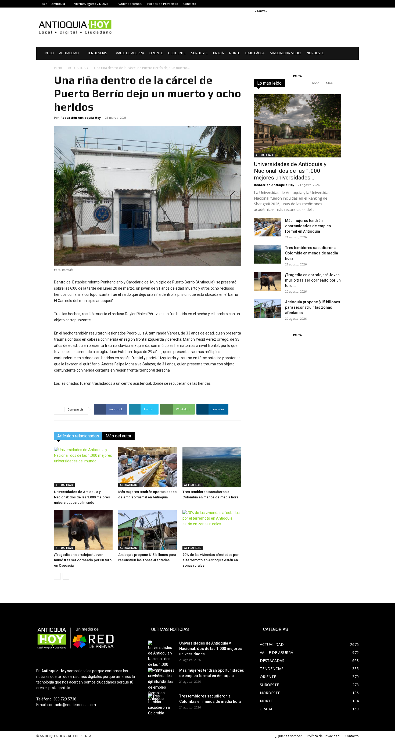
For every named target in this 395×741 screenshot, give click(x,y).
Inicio (58, 68)
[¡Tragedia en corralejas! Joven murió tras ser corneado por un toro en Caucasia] (83, 530)
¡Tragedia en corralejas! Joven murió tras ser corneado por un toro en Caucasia (83, 560)
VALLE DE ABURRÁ (130, 53)
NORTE (234, 53)
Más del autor (118, 435)
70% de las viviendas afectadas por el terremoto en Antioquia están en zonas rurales (210, 560)
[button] (352, 53)
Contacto (189, 4)
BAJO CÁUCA (254, 53)
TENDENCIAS (97, 53)
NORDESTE (315, 53)
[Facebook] (337, 4)
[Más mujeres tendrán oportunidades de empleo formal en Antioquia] (147, 467)
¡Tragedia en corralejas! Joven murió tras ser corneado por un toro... (313, 280)
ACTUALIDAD (69, 53)
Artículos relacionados (78, 435)
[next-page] (66, 576)
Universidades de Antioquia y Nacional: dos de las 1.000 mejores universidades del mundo (82, 497)
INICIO (49, 53)
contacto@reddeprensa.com (71, 705)
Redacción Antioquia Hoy (80, 118)
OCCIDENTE (177, 53)
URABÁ (218, 53)
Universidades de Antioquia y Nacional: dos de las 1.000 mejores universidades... (290, 171)
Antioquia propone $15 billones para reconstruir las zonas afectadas (312, 307)
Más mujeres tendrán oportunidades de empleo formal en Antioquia (308, 225)
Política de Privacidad (162, 4)
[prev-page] (57, 576)
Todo (315, 83)
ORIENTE (156, 53)
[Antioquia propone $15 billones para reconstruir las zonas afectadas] (147, 530)
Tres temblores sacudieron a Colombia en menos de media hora (311, 253)
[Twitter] (355, 4)
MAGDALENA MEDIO (285, 53)
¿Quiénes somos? (130, 4)
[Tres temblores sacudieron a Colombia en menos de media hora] (211, 467)
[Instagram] (346, 4)
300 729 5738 (64, 699)
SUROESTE (199, 53)
